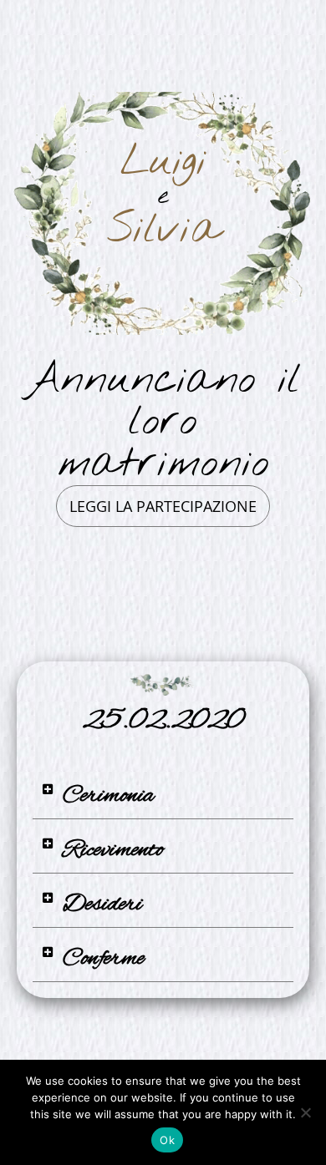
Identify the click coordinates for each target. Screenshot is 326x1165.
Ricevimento (113, 850)
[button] (163, 796)
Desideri (102, 904)
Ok (167, 1140)
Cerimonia (108, 796)
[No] (305, 1112)
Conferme (104, 959)
